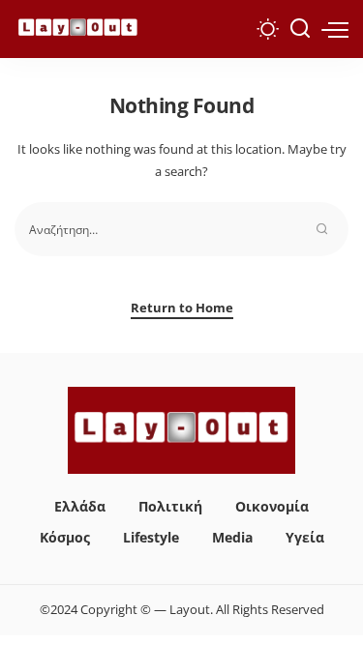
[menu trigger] (334, 29)
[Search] (300, 29)
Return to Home (182, 307)
